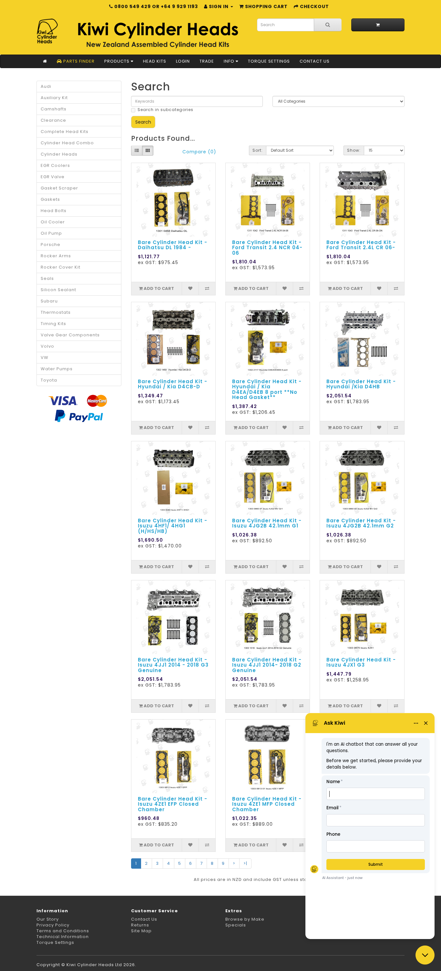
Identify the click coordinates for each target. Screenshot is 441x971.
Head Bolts (54, 211)
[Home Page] (45, 61)
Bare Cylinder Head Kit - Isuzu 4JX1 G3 (361, 662)
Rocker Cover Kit (60, 267)
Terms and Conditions (62, 931)
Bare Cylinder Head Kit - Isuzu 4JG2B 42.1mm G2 (361, 523)
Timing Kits (53, 324)
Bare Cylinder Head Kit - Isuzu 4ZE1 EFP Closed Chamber (172, 804)
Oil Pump (51, 233)
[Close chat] (425, 955)
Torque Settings (269, 61)
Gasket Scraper (59, 188)
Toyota (49, 380)
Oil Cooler (53, 222)
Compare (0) (199, 151)
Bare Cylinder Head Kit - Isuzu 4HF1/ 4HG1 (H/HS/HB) (172, 526)
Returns (140, 925)
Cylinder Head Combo (67, 143)
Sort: (257, 150)
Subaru (49, 301)
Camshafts (54, 109)
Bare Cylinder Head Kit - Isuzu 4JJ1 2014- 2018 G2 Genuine (267, 665)
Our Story (47, 919)
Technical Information (62, 937)
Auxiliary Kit (54, 98)
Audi (46, 86)
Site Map (141, 931)
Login (183, 61)
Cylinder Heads (59, 154)
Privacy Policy (52, 925)
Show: (354, 150)
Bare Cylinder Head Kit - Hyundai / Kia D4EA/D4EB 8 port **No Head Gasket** (267, 389)
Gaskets (50, 199)
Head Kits (154, 61)
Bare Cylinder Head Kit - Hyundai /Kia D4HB (361, 384)
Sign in (219, 6)
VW (44, 357)
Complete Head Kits (64, 131)
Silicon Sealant (58, 290)
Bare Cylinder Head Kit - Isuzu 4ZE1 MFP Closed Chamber (267, 804)
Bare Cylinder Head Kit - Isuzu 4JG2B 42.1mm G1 (267, 523)
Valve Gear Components (70, 335)
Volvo (47, 346)
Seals (47, 278)
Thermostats (56, 312)
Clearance (53, 120)
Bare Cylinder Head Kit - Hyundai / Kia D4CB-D (172, 384)
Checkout (314, 6)
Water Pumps (57, 369)
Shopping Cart (266, 6)
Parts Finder (78, 61)
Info (230, 61)
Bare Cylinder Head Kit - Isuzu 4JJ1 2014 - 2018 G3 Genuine (173, 665)
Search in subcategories (165, 109)
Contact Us (315, 61)
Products (117, 61)
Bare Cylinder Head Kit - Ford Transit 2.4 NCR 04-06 (267, 247)
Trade (207, 61)
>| (245, 863)
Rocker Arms (56, 256)
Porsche (50, 244)
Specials (235, 925)
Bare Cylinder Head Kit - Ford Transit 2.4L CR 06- (361, 245)
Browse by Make (244, 919)
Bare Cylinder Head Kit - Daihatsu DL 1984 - (172, 245)
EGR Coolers (55, 165)
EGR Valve (53, 177)
